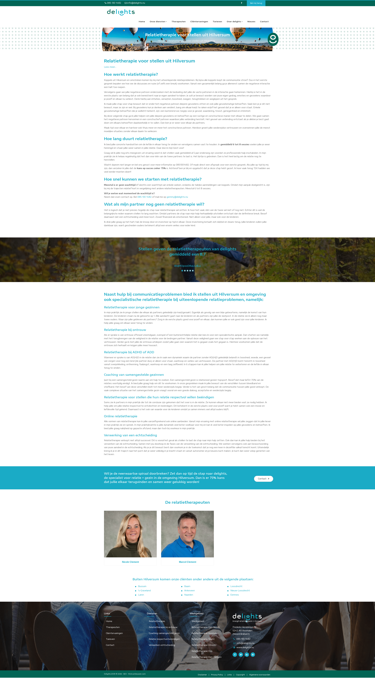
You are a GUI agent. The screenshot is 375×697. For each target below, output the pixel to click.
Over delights (234, 21)
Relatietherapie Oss (202, 651)
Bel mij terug (256, 3)
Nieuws (251, 21)
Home (142, 21)
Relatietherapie (157, 621)
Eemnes (234, 594)
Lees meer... (110, 67)
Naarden (188, 594)
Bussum (142, 586)
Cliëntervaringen (199, 21)
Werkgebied (198, 621)
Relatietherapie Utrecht (204, 645)
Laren (141, 594)
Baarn (187, 586)
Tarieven (217, 21)
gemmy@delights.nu (177, 197)
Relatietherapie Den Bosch (206, 627)
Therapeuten (179, 21)
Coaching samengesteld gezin (164, 633)
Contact (264, 21)
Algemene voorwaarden (259, 675)
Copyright (240, 675)
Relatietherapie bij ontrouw (163, 627)
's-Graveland (144, 590)
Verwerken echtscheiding (162, 645)
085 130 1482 (113, 3)
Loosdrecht (236, 586)
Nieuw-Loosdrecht (240, 590)
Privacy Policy (217, 675)
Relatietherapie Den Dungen (206, 657)
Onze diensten (157, 21)
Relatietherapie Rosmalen (205, 633)
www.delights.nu (245, 647)
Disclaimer (202, 675)
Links (229, 675)
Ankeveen (189, 590)
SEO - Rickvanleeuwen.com (134, 674)
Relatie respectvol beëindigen (164, 639)
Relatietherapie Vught (203, 639)
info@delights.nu (136, 3)
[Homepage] (121, 12)
